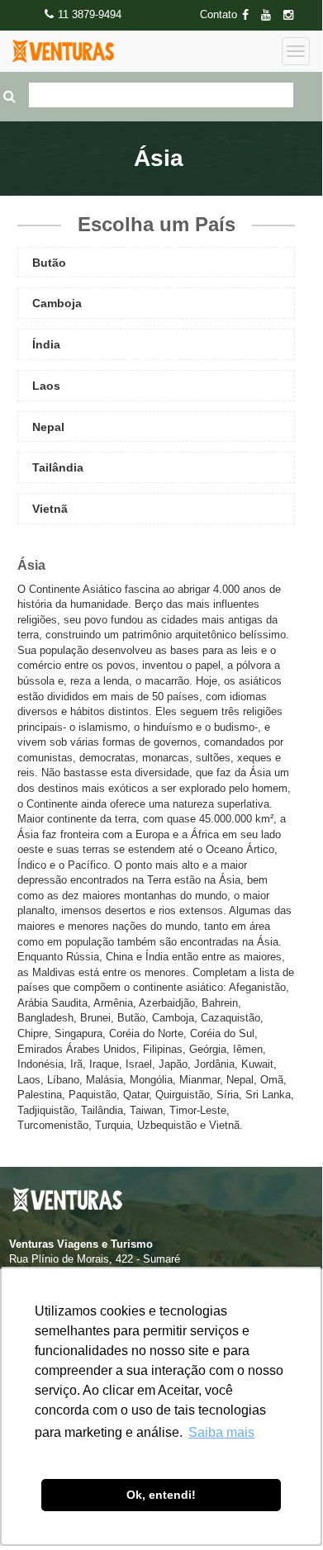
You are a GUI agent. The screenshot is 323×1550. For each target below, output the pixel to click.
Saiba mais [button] (221, 1432)
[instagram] (293, 15)
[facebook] (250, 15)
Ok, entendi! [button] (161, 1494)
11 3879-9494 (89, 14)
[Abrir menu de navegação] (296, 51)
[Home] (63, 51)
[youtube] (271, 15)
